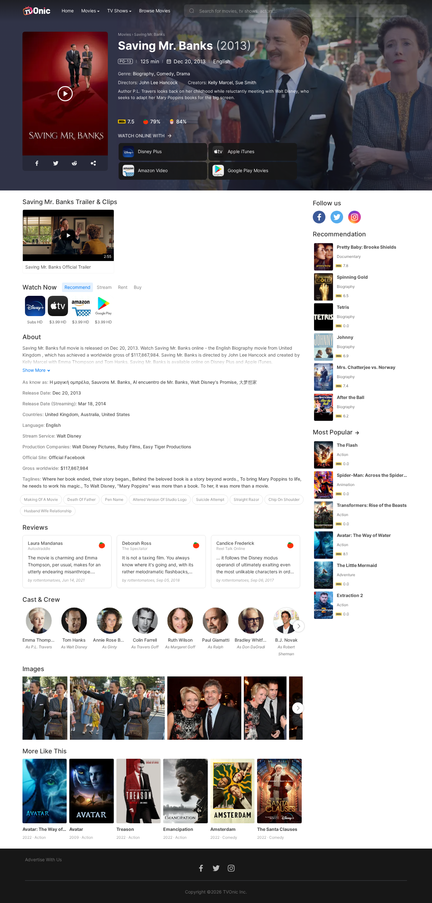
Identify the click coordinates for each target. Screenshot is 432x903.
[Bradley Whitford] (251, 620)
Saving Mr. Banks (149, 34)
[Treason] (138, 791)
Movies (88, 10)
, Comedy (164, 73)
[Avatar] (91, 791)
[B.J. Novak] (286, 620)
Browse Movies (154, 10)
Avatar (76, 829)
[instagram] (354, 221)
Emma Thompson (38, 640)
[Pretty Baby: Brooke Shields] (323, 257)
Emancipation (178, 829)
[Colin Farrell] (145, 620)
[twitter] (336, 221)
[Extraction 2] (323, 605)
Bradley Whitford (251, 640)
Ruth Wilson (180, 640)
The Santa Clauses (277, 829)
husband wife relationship (47, 510)
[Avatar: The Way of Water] (44, 791)
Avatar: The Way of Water (44, 829)
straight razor (246, 499)
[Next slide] (298, 626)
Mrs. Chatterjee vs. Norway (366, 367)
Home (68, 10)
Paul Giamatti (215, 640)
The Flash (347, 445)
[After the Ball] (323, 407)
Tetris (343, 307)
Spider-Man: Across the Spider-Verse (372, 475)
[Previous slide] (26, 626)
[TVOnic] (36, 10)
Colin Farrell (145, 640)
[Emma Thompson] (39, 620)
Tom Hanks (74, 640)
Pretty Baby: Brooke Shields (366, 247)
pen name (114, 499)
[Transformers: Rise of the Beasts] (323, 515)
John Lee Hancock (158, 82)
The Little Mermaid (357, 565)
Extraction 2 (350, 595)
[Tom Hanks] (74, 620)
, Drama (182, 73)
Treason (125, 829)
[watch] (65, 93)
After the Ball (350, 397)
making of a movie (41, 499)
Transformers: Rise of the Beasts (372, 505)
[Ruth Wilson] (180, 620)
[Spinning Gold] (323, 287)
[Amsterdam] (232, 791)
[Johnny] (323, 347)
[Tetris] (323, 317)
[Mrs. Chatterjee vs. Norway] (323, 377)
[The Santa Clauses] (279, 791)
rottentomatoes (46, 580)
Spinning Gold (352, 277)
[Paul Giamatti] (215, 620)
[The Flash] (323, 455)
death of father (81, 499)
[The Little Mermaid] (323, 575)
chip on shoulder (283, 499)
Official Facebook (67, 457)
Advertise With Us (43, 859)
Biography (143, 73)
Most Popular (333, 432)
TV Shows (117, 10)
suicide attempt (210, 499)
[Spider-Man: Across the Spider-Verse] (323, 485)
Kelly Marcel (220, 82)
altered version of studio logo (160, 499)
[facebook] (319, 221)
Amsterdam (223, 829)
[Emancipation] (185, 791)
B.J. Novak (286, 640)
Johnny (345, 337)
